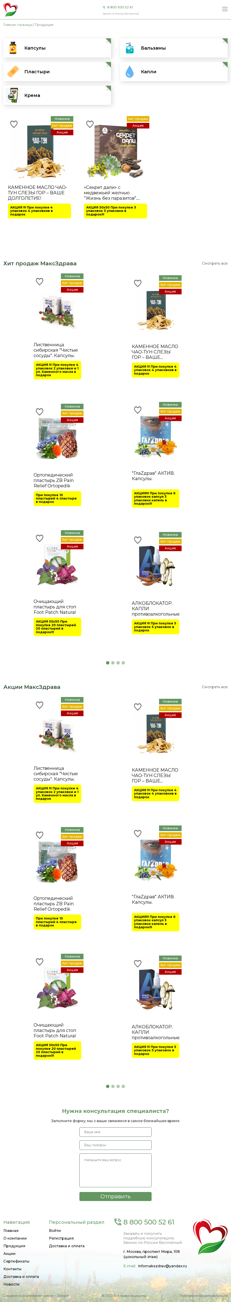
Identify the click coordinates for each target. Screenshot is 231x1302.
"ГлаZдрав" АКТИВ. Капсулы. (153, 475)
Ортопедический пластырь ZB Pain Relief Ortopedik (54, 480)
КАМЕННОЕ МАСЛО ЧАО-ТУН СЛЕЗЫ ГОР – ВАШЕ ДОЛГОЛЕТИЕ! (37, 193)
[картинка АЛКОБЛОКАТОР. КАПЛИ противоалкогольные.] (155, 565)
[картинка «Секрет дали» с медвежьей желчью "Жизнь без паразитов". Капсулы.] (115, 150)
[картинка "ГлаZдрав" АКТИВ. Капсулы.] (155, 435)
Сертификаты (16, 1261)
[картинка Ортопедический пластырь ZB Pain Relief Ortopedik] (57, 437)
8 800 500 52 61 (120, 7)
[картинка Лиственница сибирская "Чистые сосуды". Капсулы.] (57, 307)
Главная (10, 1231)
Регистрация (61, 1238)
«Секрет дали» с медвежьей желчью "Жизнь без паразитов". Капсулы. (110, 193)
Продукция (14, 1246)
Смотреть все (215, 263)
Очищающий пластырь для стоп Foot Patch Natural (55, 607)
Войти (55, 1231)
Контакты (12, 1269)
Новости (11, 1284)
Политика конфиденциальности (204, 1295)
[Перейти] (108, 40)
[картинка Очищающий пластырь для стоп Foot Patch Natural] (57, 564)
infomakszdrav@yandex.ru (162, 1266)
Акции (9, 1254)
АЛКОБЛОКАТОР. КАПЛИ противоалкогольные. (155, 609)
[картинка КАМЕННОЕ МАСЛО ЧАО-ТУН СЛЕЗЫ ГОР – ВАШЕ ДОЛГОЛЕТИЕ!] (39, 150)
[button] (107, 663)
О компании (15, 1238)
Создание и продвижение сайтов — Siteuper (36, 1295)
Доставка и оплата (21, 1276)
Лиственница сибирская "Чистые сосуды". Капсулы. (56, 350)
